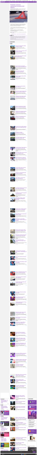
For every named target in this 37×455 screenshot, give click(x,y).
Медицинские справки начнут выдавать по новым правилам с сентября (21, 312)
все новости (2, 403)
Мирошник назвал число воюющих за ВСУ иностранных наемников (21, 51)
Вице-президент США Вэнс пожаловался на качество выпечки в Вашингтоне (21, 354)
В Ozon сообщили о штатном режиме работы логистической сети (20, 178)
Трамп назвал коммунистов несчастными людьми (21, 257)
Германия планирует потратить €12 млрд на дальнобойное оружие (21, 302)
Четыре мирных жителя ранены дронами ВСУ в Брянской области (21, 56)
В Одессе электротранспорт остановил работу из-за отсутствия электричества (21, 107)
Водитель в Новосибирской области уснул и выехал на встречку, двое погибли (21, 272)
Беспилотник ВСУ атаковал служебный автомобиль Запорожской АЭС (21, 168)
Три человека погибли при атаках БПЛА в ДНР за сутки (21, 448)
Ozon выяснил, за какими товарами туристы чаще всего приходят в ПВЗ (7, 445)
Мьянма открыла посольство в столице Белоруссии (21, 428)
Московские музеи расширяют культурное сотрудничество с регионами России (21, 112)
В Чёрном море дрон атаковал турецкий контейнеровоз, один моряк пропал (21, 96)
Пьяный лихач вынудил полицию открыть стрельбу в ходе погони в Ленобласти (21, 91)
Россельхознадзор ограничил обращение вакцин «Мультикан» (21, 277)
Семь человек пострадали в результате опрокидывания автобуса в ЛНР (21, 138)
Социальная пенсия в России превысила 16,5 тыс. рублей (21, 317)
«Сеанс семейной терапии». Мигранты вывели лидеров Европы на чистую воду (4, 450)
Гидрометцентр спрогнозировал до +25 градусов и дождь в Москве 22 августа (21, 344)
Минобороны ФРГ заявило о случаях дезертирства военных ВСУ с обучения (21, 338)
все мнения (7, 409)
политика (2, 416)
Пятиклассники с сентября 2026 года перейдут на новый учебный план (20, 323)
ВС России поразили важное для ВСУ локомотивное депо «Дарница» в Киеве (21, 230)
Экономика (6, 443)
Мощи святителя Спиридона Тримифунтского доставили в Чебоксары (21, 423)
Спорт (5, 411)
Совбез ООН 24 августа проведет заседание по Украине (20, 443)
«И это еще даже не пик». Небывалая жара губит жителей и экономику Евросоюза (4, 418)
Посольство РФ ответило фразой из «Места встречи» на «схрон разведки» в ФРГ (21, 333)
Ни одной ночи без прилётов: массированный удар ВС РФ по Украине (32, 417)
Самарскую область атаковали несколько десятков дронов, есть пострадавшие (21, 209)
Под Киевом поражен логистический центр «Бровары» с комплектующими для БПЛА (21, 251)
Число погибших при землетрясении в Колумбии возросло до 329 (21, 297)
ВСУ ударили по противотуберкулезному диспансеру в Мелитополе (16, 39)
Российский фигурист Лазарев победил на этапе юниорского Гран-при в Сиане (6, 424)
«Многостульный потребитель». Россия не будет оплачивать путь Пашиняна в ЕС (4, 429)
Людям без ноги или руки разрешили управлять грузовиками (20, 402)
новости (11, 43)
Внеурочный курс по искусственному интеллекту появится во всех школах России (20, 407)
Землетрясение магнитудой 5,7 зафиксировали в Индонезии (20, 365)
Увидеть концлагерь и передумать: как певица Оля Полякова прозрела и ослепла (4, 407)
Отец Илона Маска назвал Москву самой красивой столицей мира (21, 282)
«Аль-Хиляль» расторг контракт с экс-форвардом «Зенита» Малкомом (21, 386)
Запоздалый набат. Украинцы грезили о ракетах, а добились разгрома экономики (3, 439)
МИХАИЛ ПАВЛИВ (2, 409)
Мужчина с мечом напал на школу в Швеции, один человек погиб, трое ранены (21, 418)
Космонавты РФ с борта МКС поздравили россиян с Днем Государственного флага (21, 127)
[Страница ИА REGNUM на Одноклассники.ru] (24, 454)
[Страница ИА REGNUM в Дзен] (25, 454)
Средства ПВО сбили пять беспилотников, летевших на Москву (21, 214)
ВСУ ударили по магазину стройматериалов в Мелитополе (20, 133)
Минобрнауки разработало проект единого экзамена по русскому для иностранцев (21, 360)
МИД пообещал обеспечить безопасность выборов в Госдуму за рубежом (21, 375)
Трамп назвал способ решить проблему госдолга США (21, 292)
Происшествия (6, 432)
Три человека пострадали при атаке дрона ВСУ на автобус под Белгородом (21, 188)
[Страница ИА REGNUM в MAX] (21, 454)
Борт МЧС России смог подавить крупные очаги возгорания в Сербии (21, 438)
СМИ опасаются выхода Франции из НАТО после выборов (21, 262)
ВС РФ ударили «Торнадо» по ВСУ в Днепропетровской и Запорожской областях (20, 198)
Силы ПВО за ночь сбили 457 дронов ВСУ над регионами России (21, 193)
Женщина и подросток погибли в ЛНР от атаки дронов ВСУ (21, 76)
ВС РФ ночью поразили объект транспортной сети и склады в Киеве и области (21, 240)
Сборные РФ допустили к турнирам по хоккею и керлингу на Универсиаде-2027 (7, 413)
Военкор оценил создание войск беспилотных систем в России (20, 71)
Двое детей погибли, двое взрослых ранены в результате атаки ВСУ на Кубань (4, 401)
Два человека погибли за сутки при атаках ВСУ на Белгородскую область (21, 153)
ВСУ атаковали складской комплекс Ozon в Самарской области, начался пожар (21, 235)
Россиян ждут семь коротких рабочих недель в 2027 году (20, 86)
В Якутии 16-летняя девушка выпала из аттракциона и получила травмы (7, 434)
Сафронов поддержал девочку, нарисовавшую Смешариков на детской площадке (21, 380)
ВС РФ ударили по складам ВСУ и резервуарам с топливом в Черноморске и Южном (21, 219)
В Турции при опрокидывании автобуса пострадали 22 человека (21, 46)
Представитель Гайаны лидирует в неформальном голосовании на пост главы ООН (20, 396)
